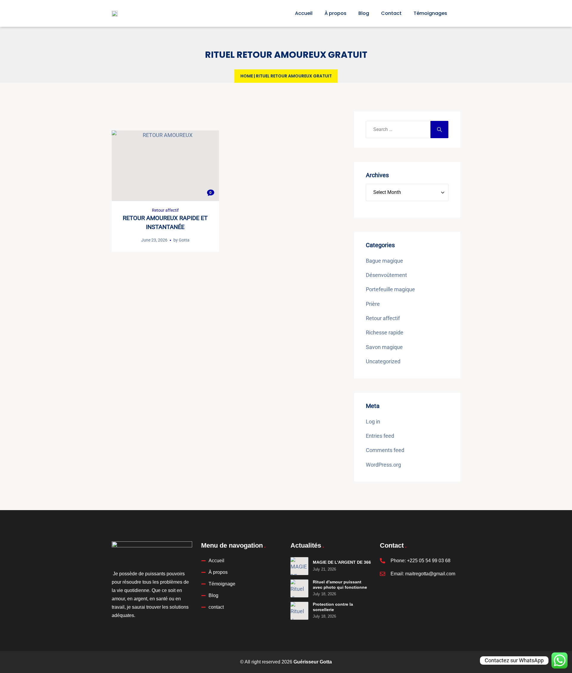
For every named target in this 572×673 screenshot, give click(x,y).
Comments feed (385, 450)
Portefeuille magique (390, 289)
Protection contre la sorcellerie (333, 607)
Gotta (184, 240)
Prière (373, 304)
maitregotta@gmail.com (430, 573)
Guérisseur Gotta (312, 661)
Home (246, 76)
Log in (373, 421)
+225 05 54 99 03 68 (428, 560)
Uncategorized (383, 361)
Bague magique (384, 261)
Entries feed (380, 436)
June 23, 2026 (154, 240)
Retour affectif (165, 210)
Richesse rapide (384, 332)
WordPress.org (383, 465)
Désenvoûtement (386, 275)
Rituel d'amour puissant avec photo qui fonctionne (340, 584)
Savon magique (384, 347)
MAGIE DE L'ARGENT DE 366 (342, 562)
